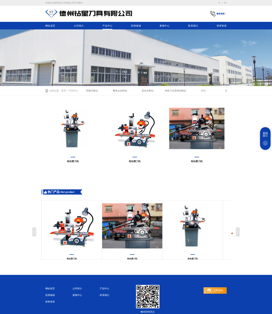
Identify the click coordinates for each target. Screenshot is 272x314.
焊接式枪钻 (92, 90)
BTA (203, 90)
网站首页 (50, 25)
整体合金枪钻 (120, 90)
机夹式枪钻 (148, 90)
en (225, 3)
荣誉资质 (222, 25)
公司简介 (79, 25)
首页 (63, 90)
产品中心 (107, 25)
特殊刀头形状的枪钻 (175, 90)
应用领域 (136, 25)
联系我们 (193, 25)
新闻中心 (165, 25)
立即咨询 (218, 290)
